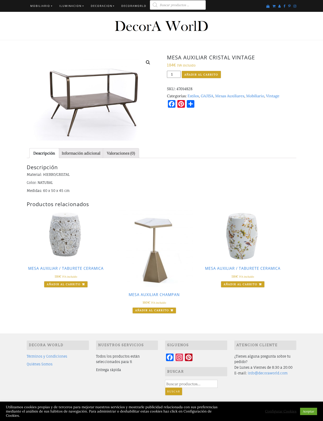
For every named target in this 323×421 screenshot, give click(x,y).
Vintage (272, 95)
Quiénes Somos (39, 364)
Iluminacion (70, 6)
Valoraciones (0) (121, 153)
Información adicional (81, 153)
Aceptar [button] (308, 411)
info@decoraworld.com (268, 373)
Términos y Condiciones (47, 356)
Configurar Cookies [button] (281, 411)
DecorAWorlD (133, 6)
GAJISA (207, 95)
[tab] (44, 153)
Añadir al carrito (201, 74)
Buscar (173, 391)
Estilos (193, 95)
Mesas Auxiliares (229, 95)
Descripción (44, 153)
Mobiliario (40, 6)
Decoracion (101, 6)
